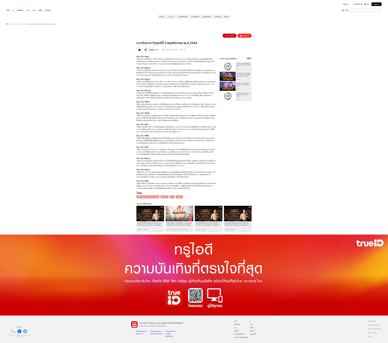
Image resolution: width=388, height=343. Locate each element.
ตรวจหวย (231, 35)
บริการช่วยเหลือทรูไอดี (241, 337)
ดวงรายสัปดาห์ (183, 16)
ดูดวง (15, 24)
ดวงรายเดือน (207, 16)
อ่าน (28, 10)
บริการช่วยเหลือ (372, 333)
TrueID (12, 4)
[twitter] (25, 331)
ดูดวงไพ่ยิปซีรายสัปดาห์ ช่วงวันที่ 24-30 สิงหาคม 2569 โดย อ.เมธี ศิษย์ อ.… (150, 224)
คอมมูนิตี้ (253, 334)
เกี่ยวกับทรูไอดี (372, 321)
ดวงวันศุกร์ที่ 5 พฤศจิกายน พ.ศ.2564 (147, 197)
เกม (34, 10)
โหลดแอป (345, 4)
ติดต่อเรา (370, 337)
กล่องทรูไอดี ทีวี (357, 4)
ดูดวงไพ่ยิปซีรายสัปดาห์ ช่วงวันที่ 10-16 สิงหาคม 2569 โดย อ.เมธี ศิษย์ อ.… (237, 224)
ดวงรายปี (217, 16)
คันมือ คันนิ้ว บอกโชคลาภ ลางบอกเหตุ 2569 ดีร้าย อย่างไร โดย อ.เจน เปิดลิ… (179, 224)
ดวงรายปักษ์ (195, 16)
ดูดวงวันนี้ (245, 35)
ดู (13, 10)
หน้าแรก (161, 16)
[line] (14, 331)
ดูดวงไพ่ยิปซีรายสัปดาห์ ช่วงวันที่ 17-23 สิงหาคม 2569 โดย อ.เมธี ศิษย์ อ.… (208, 224)
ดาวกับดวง (164, 197)
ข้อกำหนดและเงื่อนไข (373, 325)
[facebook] (19, 331)
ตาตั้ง (40, 10)
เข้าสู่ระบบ (376, 4)
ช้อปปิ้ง (236, 331)
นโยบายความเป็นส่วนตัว (375, 329)
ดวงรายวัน (171, 16)
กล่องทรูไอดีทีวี (239, 334)
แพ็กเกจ (252, 331)
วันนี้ (7, 10)
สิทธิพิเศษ (20, 10)
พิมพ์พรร (179, 197)
